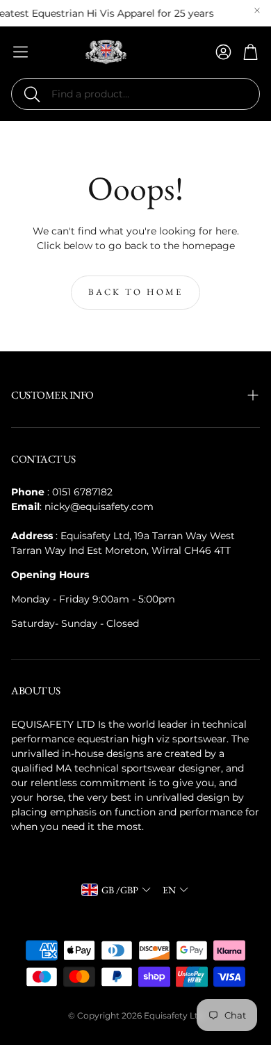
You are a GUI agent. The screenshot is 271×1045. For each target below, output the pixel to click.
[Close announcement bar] (257, 10)
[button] (135, 94)
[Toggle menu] (20, 51)
